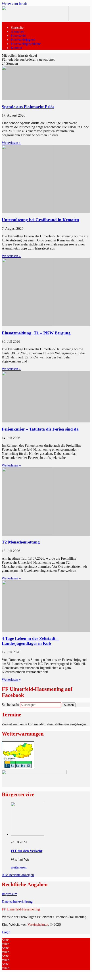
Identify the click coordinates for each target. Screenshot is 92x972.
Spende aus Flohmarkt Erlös (28, 106)
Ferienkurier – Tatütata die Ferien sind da (40, 429)
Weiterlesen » (11, 143)
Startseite (17, 27)
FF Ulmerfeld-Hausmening (21, 909)
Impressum (9, 894)
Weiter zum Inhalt (14, 4)
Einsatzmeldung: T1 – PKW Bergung (36, 333)
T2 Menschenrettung (21, 542)
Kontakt (16, 48)
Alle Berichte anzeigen (18, 875)
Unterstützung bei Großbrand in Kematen (40, 219)
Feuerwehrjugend (23, 40)
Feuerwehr (18, 36)
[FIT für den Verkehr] (27, 834)
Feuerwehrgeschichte (26, 44)
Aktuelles (17, 31)
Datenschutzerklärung (17, 902)
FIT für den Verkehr (26, 851)
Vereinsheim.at (37, 924)
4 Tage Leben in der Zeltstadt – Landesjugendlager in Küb (30, 641)
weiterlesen (19, 867)
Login (6, 932)
